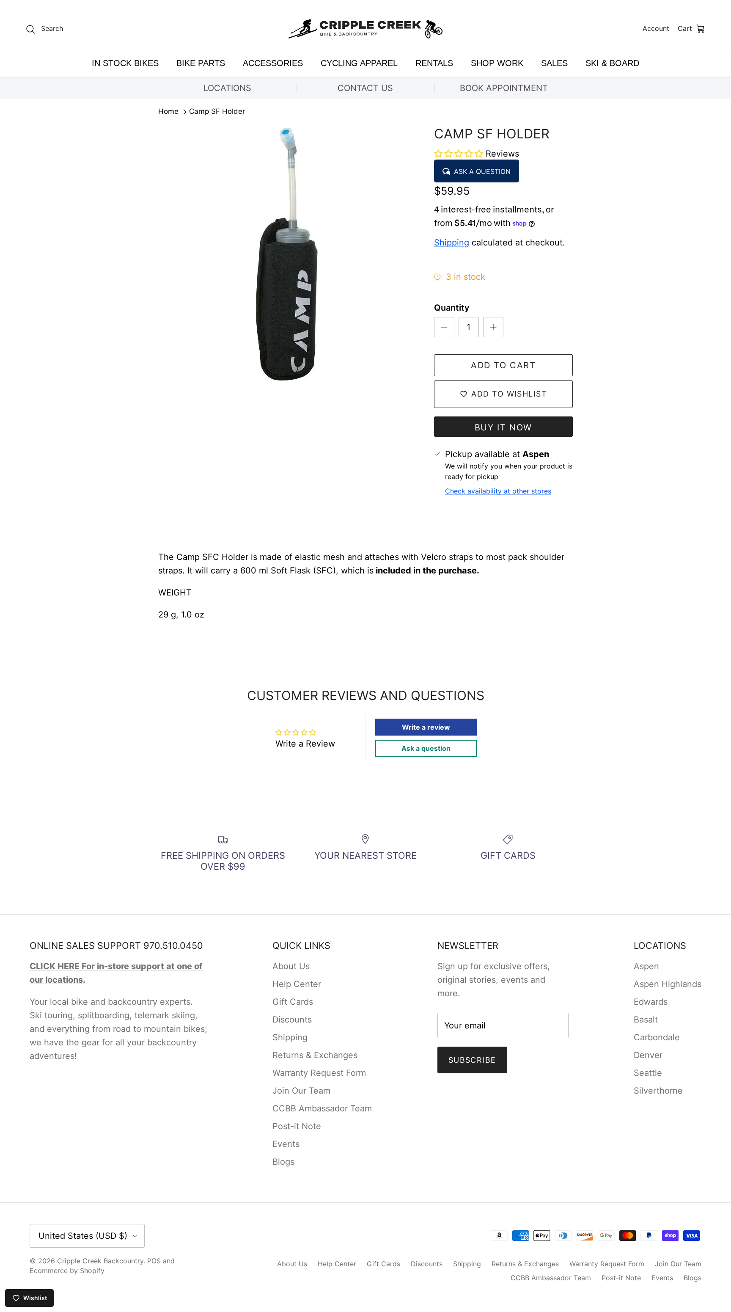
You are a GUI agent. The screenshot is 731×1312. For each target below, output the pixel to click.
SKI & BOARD (612, 63)
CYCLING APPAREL (359, 63)
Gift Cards (292, 1002)
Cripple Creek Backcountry (100, 1261)
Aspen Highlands (667, 984)
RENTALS (434, 63)
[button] (460, 154)
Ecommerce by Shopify (67, 1270)
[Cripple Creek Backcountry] (366, 29)
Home (168, 111)
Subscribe (472, 1060)
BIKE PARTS (200, 63)
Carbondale (657, 1037)
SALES (554, 63)
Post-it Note (296, 1126)
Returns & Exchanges (314, 1055)
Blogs (283, 1162)
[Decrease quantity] (444, 327)
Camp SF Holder (217, 111)
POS (154, 1261)
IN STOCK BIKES (125, 63)
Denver (648, 1055)
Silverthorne (658, 1091)
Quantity (452, 308)
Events (286, 1144)
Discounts (292, 1019)
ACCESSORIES (273, 63)
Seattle (648, 1073)
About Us (291, 966)
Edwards (651, 1002)
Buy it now (503, 427)
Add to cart (503, 365)
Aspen (646, 966)
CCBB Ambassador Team (322, 1108)
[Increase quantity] (493, 327)
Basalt (646, 1019)
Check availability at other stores (498, 491)
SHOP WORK (497, 63)
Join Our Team (301, 1091)
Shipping (451, 242)
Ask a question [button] (426, 748)
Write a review (426, 727)
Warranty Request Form (319, 1073)
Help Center (296, 984)
